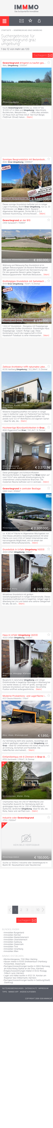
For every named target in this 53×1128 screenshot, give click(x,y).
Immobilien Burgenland (14, 932)
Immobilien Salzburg (13, 942)
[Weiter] (43, 910)
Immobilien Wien (11, 951)
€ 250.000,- (42, 589)
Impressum (43, 988)
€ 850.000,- (42, 260)
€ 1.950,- (44, 735)
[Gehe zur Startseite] (26, 12)
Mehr (29, 117)
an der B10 (16, 220)
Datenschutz (31, 988)
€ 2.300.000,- (40, 528)
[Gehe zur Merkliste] (30, 21)
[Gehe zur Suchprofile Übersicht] (21, 21)
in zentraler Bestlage (22, 488)
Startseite (6, 30)
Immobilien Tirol (11, 946)
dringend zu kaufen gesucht (25, 62)
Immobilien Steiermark (14, 944)
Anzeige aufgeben (28, 992)
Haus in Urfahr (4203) (20, 635)
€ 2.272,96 (42, 467)
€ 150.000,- (42, 857)
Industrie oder (18, 817)
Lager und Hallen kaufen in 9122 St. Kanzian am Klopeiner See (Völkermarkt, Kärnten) (25, 976)
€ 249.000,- (42, 321)
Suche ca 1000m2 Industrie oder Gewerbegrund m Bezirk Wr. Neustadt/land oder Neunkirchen (25, 863)
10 (37, 910)
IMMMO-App (13, 992)
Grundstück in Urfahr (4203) (23, 549)
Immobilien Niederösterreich (16, 937)
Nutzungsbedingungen (13, 988)
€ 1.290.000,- (41, 199)
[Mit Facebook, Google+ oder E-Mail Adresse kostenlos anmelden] (39, 21)
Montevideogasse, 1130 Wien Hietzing (20, 959)
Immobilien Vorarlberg (13, 949)
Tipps (4, 992)
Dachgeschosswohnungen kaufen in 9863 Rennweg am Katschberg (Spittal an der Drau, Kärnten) (27, 967)
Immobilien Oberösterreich (15, 939)
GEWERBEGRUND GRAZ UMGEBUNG (28, 30)
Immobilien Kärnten (12, 935)
